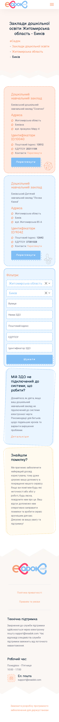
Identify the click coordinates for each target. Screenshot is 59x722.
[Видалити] (46, 283)
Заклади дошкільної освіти (30, 46)
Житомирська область (27, 52)
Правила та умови (29, 601)
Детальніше (20, 436)
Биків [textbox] (13, 293)
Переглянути (34, 153)
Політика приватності (29, 592)
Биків (16, 57)
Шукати (29, 359)
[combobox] (29, 283)
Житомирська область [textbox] (25, 283)
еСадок (15, 41)
